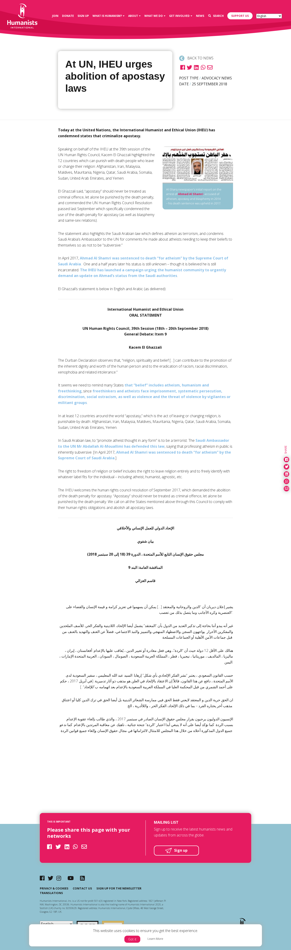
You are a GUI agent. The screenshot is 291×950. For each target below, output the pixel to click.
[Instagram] (58, 878)
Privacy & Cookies (54, 888)
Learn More (155, 939)
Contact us (82, 888)
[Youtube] (71, 878)
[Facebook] (42, 878)
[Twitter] (50, 878)
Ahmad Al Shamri (190, 194)
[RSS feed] (82, 878)
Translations (51, 893)
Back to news (199, 58)
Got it (132, 939)
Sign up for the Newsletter (118, 888)
